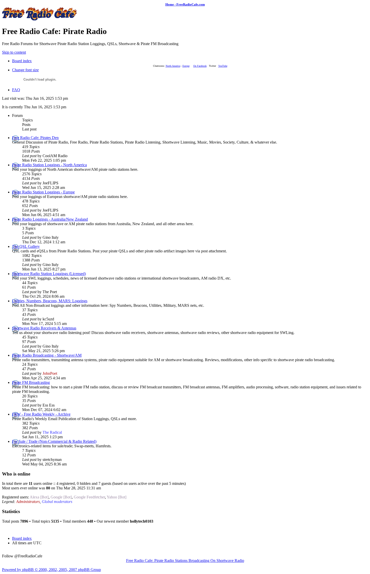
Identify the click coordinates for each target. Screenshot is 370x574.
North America (173, 65)
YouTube (222, 65)
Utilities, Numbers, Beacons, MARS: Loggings (49, 301)
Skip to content (14, 52)
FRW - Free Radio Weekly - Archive (41, 414)
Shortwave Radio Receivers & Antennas (44, 328)
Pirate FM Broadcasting (31, 382)
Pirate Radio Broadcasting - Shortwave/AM (47, 355)
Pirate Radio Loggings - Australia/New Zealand (50, 219)
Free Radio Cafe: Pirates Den (35, 138)
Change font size (25, 70)
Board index (22, 61)
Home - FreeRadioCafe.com (185, 4)
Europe (186, 65)
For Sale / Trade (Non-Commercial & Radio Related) (54, 441)
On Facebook (200, 65)
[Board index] (40, 19)
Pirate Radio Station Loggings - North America (49, 165)
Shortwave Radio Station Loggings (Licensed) (49, 274)
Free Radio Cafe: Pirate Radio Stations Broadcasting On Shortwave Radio (185, 560)
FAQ (16, 90)
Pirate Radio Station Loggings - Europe (43, 192)
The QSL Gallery (26, 246)
